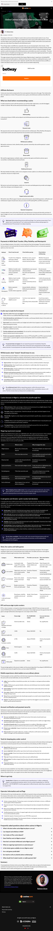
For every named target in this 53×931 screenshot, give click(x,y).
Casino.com (3, 11)
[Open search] (51, 8)
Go (22, 4)
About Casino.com (6, 907)
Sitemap (4, 911)
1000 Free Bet (31, 68)
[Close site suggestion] (51, 2)
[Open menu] (1, 8)
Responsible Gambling (7, 909)
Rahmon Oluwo (10, 31)
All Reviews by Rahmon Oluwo (11, 886)
